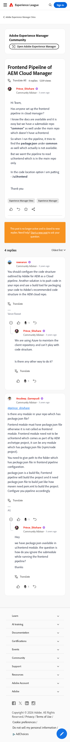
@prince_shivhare (19, 408)
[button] (19, 80)
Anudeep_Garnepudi (27, 398)
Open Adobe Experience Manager (36, 46)
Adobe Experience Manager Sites (21, 17)
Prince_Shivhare (25, 88)
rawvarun (21, 262)
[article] (35, 293)
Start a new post (39, 232)
